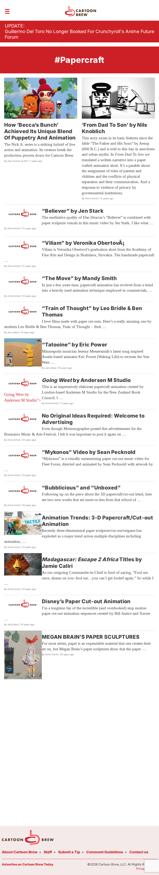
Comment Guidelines (104, 852)
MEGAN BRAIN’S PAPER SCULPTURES (91, 637)
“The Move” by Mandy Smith (79, 278)
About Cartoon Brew (19, 852)
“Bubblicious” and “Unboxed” (81, 488)
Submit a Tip (69, 852)
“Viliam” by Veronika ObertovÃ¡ (83, 243)
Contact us (138, 852)
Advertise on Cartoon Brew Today (27, 864)
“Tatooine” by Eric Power (74, 344)
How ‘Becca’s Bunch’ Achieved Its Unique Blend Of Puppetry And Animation (40, 131)
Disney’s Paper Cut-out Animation (86, 601)
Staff (48, 852)
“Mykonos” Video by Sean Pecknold (89, 452)
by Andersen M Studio (86, 380)
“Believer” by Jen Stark (73, 211)
